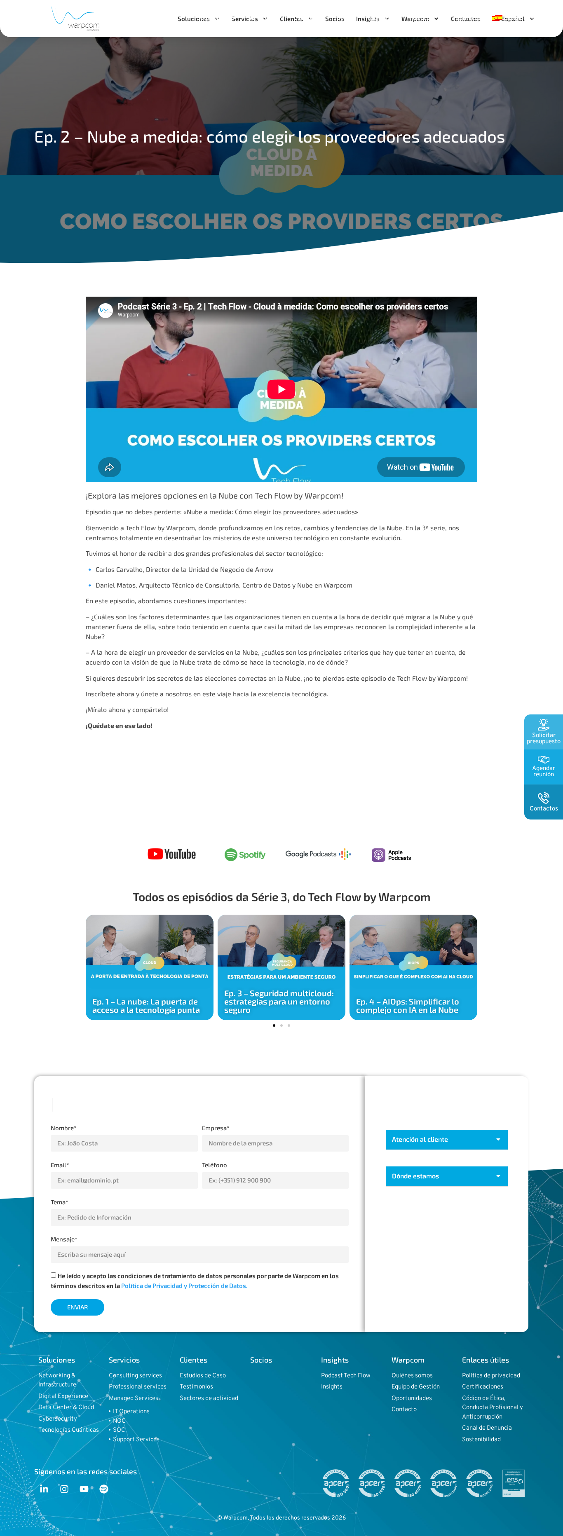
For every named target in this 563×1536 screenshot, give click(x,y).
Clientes (305, 17)
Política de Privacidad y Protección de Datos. (184, 1285)
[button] (274, 1025)
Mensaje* (64, 1239)
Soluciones (211, 17)
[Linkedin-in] (44, 1489)
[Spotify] (104, 1489)
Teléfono (214, 1164)
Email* (60, 1164)
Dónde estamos (415, 1176)
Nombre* (64, 1127)
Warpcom (422, 17)
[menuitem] (515, 17)
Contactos (469, 17)
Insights (376, 17)
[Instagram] (64, 1489)
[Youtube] (84, 1489)
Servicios (260, 17)
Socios (345, 17)
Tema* (59, 1202)
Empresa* (216, 1127)
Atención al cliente (420, 1139)
